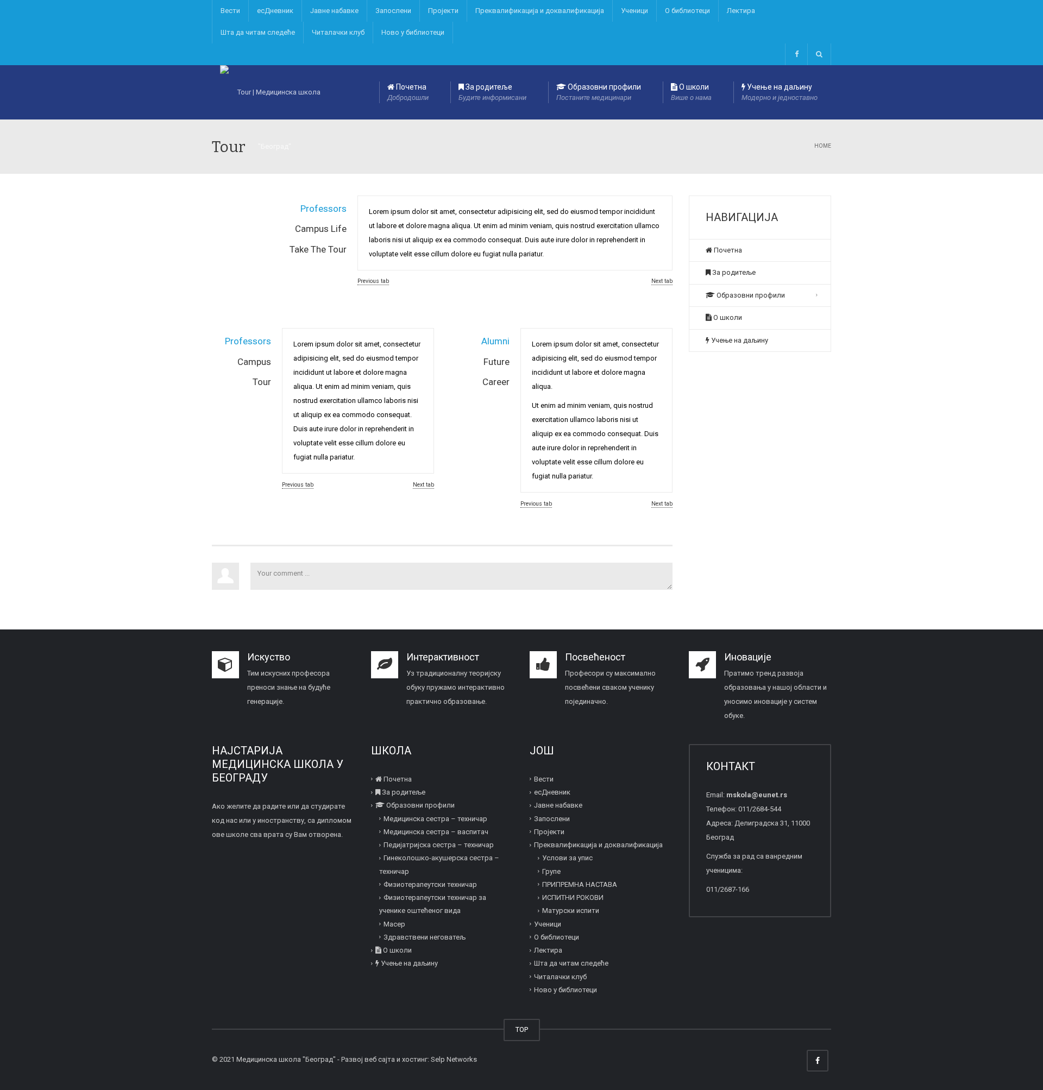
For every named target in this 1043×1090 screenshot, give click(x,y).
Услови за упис (567, 858)
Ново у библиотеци (412, 32)
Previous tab (373, 281)
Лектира (741, 11)
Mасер (394, 924)
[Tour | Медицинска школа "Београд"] (274, 92)
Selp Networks (454, 1059)
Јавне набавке (334, 11)
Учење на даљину (780, 92)
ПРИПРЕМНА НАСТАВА (579, 884)
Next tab (662, 281)
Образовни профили (598, 92)
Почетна (408, 92)
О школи (691, 92)
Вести (230, 11)
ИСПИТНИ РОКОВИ (573, 897)
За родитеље (492, 92)
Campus (254, 361)
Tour (262, 381)
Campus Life (321, 228)
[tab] (284, 205)
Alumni (495, 341)
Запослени (393, 11)
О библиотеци (687, 11)
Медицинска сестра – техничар (435, 819)
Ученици (634, 11)
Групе (551, 871)
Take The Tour (318, 249)
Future (496, 361)
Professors (323, 208)
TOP (522, 1029)
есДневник (275, 11)
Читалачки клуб (338, 32)
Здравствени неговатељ (425, 937)
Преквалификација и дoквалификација (539, 11)
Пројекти (443, 11)
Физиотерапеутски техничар (430, 884)
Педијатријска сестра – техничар (439, 845)
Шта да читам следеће (258, 32)
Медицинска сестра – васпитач (436, 832)
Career (496, 381)
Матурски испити (570, 910)
